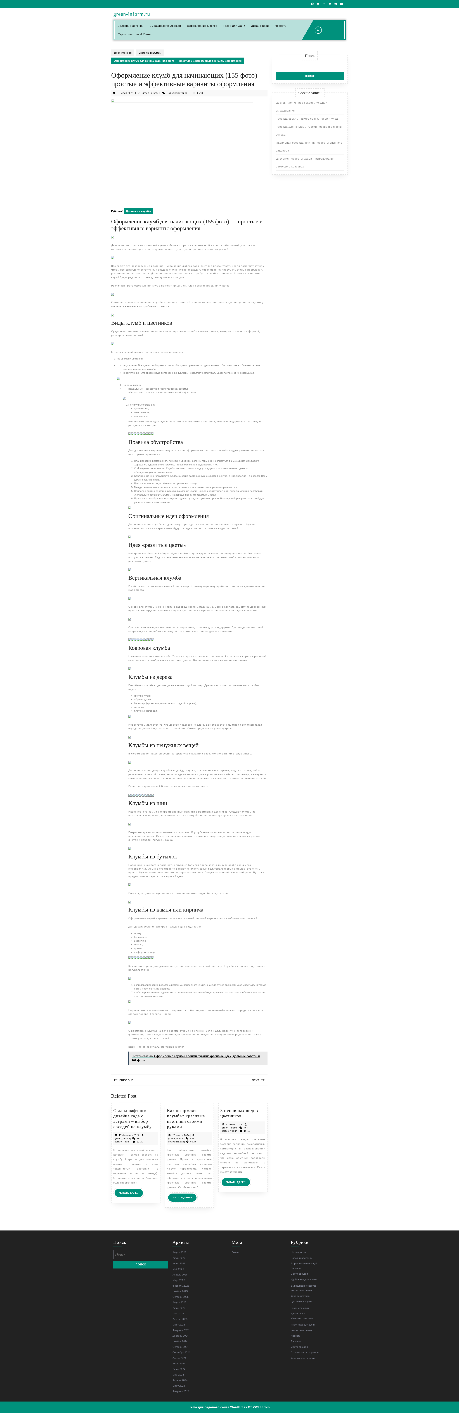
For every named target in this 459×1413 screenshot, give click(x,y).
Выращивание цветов (202, 25)
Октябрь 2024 (180, 1346)
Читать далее (131, 1194)
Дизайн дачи (260, 25)
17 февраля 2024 (129, 1135)
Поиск (310, 56)
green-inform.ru (131, 14)
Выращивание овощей (165, 25)
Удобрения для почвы (304, 1279)
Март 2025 (178, 1324)
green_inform (150, 93)
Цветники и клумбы (150, 52)
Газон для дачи (234, 25)
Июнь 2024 (178, 1369)
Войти (235, 1252)
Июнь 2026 (178, 1263)
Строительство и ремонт (135, 34)
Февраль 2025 (180, 1330)
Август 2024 (179, 1358)
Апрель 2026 (180, 1274)
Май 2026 (178, 1269)
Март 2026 (178, 1280)
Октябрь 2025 (180, 1296)
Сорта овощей (299, 1273)
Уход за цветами (300, 1295)
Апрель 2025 (180, 1319)
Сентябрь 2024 (181, 1352)
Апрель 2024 (180, 1380)
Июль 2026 (178, 1257)
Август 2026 (179, 1252)
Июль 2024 (178, 1363)
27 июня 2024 (234, 1124)
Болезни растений (130, 25)
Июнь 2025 (178, 1308)
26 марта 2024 (181, 1135)
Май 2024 (178, 1374)
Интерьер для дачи (302, 1318)
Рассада (296, 1268)
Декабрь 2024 (180, 1335)
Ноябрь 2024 (180, 1341)
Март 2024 (178, 1385)
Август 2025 (179, 1302)
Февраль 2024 (180, 1391)
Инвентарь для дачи (303, 1324)
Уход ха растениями (303, 1358)
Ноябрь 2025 (180, 1291)
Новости (281, 25)
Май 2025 (178, 1313)
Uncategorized (299, 1252)
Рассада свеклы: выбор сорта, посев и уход (307, 118)
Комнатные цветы (301, 1290)
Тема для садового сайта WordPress (218, 1407)
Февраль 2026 (180, 1285)
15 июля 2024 (125, 93)
